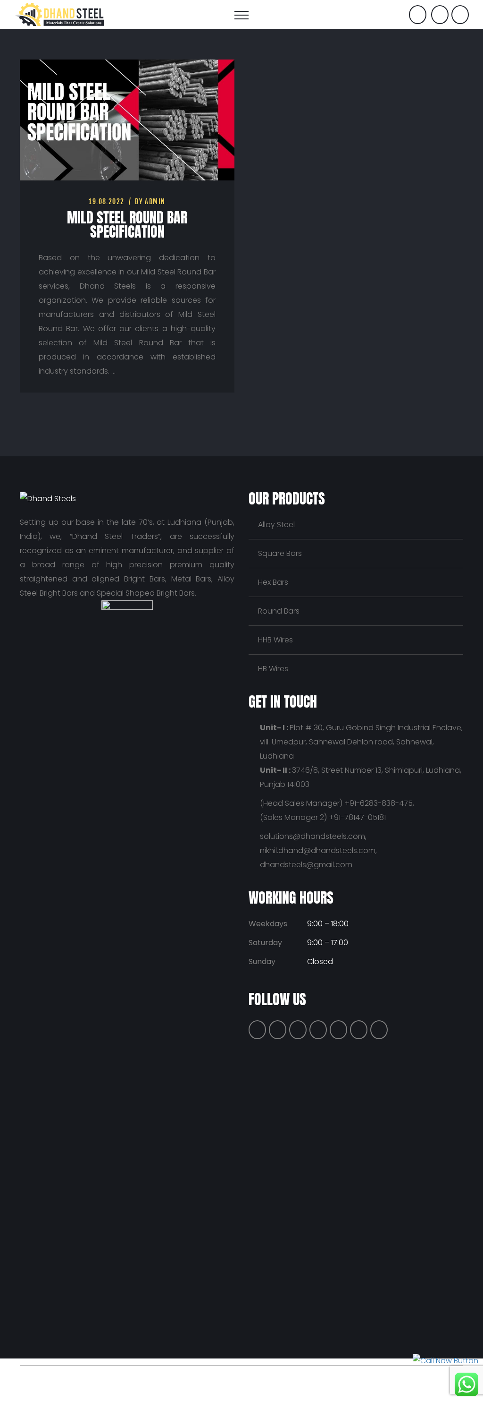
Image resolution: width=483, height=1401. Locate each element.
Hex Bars (273, 582)
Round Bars (279, 611)
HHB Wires (275, 639)
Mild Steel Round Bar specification (127, 224)
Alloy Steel (276, 524)
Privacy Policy (273, 1379)
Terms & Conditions (338, 1379)
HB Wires (273, 668)
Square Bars (280, 553)
